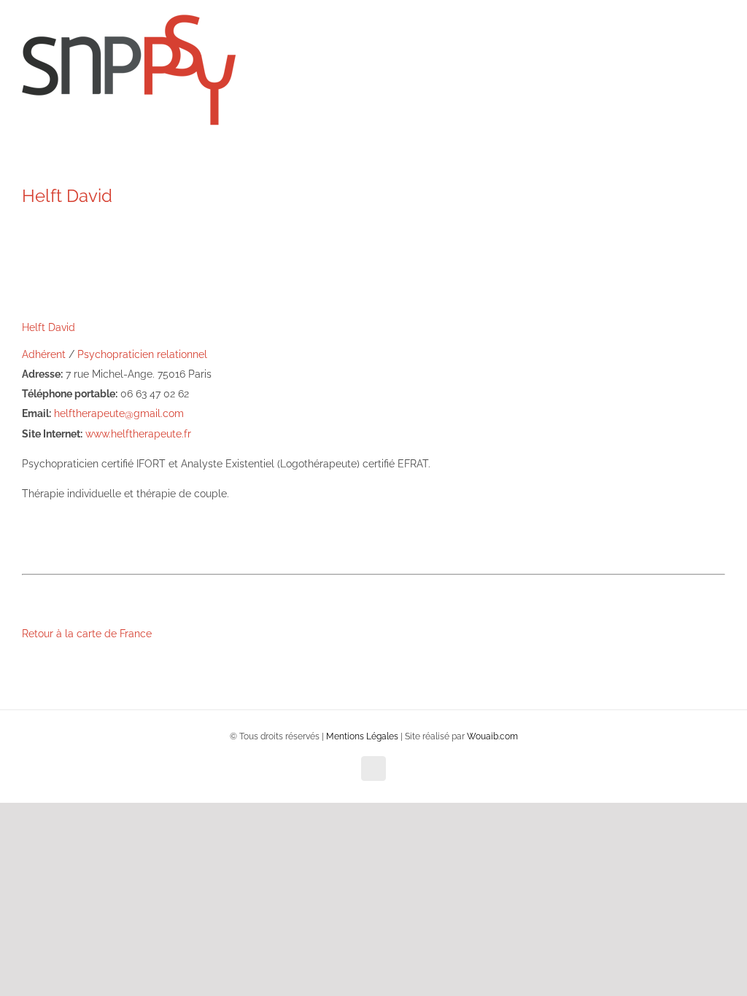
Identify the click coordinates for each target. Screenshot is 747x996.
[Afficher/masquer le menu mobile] (719, 44)
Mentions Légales (362, 736)
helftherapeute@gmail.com (119, 413)
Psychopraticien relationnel (142, 354)
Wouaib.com (492, 736)
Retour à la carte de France (87, 633)
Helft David (48, 327)
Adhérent (44, 354)
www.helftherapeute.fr (138, 434)
